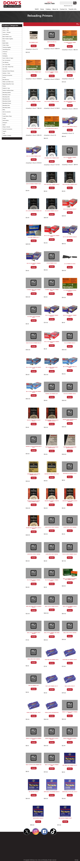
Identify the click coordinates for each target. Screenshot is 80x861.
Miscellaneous (6, 79)
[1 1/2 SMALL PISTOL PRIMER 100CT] (34, 64)
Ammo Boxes (6, 34)
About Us (55, 9)
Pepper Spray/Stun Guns (8, 84)
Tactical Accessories (7, 129)
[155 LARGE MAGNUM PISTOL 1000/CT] (70, 94)
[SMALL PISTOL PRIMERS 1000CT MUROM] (70, 599)
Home (42, 9)
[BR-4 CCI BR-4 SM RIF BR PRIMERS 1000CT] (34, 386)
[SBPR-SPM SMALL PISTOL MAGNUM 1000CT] (34, 599)
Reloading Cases (6, 94)
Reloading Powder (7, 101)
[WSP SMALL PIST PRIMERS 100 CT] (70, 758)
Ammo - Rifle (6, 30)
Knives (4, 77)
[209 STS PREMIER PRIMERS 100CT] (34, 177)
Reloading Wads (6, 107)
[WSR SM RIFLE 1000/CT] (38, 811)
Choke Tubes (6, 45)
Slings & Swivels (6, 127)
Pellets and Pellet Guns (8, 81)
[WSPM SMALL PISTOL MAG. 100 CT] (70, 784)
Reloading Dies (6, 97)
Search (74, 3)
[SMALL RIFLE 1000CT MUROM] (70, 626)
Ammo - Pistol (6, 28)
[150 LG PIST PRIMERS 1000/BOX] (34, 94)
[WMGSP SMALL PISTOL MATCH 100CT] (70, 731)
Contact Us (63, 9)
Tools (4, 133)
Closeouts (5, 51)
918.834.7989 (50, 2)
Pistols (4, 86)
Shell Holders (6, 120)
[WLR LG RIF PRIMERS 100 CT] (52, 679)
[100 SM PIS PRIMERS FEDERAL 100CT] (52, 64)
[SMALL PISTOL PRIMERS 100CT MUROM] (34, 626)
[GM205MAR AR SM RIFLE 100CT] (70, 466)
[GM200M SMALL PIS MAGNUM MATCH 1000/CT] (70, 439)
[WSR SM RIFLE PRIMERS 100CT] (65, 811)
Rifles (4, 109)
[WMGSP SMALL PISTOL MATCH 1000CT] (52, 731)
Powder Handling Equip (8, 90)
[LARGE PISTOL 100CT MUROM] (70, 520)
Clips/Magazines (6, 49)
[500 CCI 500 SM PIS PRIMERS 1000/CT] (52, 309)
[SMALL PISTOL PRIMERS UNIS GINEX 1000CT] (52, 626)
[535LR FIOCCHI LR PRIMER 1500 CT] (34, 336)
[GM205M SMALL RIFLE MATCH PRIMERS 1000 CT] (34, 466)
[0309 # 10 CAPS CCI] (52, 35)
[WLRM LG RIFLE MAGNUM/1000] (52, 705)
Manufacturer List (68, 5)
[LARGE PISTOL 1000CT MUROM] (52, 520)
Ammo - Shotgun (7, 32)
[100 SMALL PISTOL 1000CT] (70, 64)
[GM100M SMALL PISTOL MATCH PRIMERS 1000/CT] (52, 413)
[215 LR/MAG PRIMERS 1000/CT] (52, 203)
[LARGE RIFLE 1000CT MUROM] (34, 547)
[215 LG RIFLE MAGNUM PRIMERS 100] (34, 203)
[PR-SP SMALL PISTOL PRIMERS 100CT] (52, 573)
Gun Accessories (6, 60)
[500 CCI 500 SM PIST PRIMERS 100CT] (70, 309)
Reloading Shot (6, 105)
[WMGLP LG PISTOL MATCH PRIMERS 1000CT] (70, 705)
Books (4, 41)
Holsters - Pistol (6, 73)
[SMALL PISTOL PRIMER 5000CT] (52, 599)
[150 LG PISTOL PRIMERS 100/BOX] (52, 94)
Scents (4, 114)
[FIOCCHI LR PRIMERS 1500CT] (70, 387)
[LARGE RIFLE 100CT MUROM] (52, 547)
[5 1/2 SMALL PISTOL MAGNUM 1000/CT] (70, 283)
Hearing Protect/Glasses (8, 71)
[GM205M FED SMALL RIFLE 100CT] (52, 466)
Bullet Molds (5, 43)
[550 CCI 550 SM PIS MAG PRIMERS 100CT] (52, 335)
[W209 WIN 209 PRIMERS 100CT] (52, 652)
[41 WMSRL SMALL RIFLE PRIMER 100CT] (52, 283)
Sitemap (76, 859)
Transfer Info (72, 9)
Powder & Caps (6, 88)
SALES (37, 9)
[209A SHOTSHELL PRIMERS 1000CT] (52, 177)
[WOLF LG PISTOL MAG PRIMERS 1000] (52, 758)
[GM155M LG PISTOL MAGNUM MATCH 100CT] (34, 439)
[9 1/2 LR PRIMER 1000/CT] (70, 336)
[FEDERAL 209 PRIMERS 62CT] (52, 387)
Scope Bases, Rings (7, 116)
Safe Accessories (7, 112)
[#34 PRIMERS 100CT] (34, 35)
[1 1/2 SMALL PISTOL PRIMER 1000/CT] (70, 35)
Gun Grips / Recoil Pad (8, 66)
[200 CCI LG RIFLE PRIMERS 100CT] (34, 150)
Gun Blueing (5, 62)
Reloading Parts (6, 99)
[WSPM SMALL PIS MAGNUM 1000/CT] (52, 784)
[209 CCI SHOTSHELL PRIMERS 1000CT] (70, 150)
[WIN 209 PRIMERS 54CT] (34, 678)
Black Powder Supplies (8, 38)
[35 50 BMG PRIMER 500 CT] (34, 230)
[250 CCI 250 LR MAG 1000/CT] (70, 203)
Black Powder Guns (7, 36)
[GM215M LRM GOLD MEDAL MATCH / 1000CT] (34, 520)
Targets (4, 131)
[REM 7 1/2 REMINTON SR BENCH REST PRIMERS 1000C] (70, 572)
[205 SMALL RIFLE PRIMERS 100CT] (52, 150)
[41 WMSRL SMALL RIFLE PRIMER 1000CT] (34, 283)
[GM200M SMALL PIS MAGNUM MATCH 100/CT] (52, 439)
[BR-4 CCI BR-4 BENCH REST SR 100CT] (70, 361)
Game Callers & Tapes (8, 58)
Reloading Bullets (7, 92)
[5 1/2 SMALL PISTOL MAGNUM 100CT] (34, 310)
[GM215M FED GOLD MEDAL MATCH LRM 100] (70, 493)
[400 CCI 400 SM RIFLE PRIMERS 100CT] (34, 256)
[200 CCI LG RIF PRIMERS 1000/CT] (70, 120)
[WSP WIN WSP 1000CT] (34, 784)
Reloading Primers (7, 103)
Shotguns (5, 122)
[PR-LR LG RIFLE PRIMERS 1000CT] (70, 547)
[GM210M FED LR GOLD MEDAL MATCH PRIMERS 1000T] (34, 493)
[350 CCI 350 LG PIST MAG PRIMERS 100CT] (52, 229)
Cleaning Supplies (7, 47)
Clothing (5, 54)
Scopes (4, 118)
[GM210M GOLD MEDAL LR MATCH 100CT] (52, 493)
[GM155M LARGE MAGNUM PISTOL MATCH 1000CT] (70, 413)
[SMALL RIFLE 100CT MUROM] (34, 652)
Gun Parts (5, 69)
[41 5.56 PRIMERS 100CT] (52, 256)
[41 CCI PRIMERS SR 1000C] (70, 256)
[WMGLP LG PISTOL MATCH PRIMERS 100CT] (34, 731)
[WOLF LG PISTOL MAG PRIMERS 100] (34, 758)
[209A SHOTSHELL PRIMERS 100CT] (70, 177)
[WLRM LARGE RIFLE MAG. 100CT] (34, 705)
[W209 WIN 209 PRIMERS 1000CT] (70, 652)
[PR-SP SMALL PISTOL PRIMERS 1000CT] (34, 573)
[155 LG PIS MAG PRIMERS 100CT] (34, 121)
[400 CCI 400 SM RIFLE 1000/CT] (70, 230)
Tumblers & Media (7, 135)
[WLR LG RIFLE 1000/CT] (70, 679)
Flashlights (5, 56)
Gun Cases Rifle (6, 64)
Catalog (48, 9)
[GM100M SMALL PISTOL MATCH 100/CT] (34, 413)
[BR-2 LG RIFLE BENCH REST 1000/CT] (52, 361)
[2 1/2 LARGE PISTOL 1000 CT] (52, 121)
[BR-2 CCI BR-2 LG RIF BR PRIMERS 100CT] (34, 361)
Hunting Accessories (7, 75)
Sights (4, 124)
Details (34, 46)
